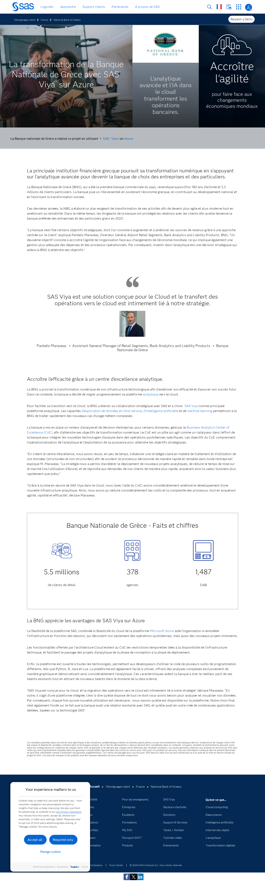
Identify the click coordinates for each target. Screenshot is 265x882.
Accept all (35, 840)
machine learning (199, 411)
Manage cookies (50, 852)
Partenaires (120, 7)
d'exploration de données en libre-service (112, 411)
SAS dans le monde (219, 6)
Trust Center (116, 865)
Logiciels (47, 7)
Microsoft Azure (162, 631)
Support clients (93, 7)
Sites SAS (238, 7)
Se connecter (248, 7)
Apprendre (68, 7)
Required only (63, 840)
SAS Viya (111, 139)
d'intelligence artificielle (160, 411)
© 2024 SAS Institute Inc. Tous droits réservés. (156, 865)
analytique (150, 394)
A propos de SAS (147, 7)
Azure (128, 139)
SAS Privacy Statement (69, 811)
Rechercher (209, 7)
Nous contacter (228, 7)
